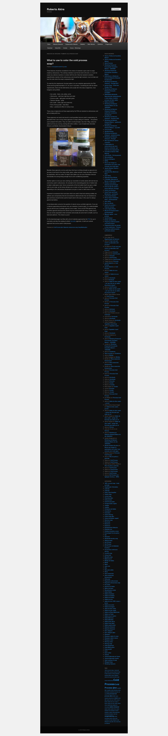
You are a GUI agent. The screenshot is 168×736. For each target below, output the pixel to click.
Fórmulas (115, 252)
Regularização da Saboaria (112, 239)
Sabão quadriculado (110, 625)
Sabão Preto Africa (110, 621)
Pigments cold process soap (71, 227)
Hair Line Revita (109, 203)
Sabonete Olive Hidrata (111, 177)
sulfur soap (112, 718)
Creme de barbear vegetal (111, 518)
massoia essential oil (109, 698)
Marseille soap (109, 557)
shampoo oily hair (113, 714)
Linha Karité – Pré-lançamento (113, 155)
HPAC (114, 696)
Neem (106, 564)
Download (49, 48)
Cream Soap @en (109, 516)
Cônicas (111, 427)
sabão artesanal (114, 707)
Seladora (82, 44)
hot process (110, 694)
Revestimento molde (110, 590)
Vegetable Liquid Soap (111, 324)
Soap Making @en (82, 227)
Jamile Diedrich (109, 263)
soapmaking (109, 716)
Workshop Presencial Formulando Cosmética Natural (111, 72)
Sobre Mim (58, 48)
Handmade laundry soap (111, 538)
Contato (65, 48)
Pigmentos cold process (111, 581)
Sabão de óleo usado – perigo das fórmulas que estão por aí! (113, 412)
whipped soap (116, 720)
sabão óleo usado (115, 709)
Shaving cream (109, 641)
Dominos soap (109, 520)
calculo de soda (108, 677)
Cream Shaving (109, 514)
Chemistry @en (109, 498)
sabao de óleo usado (110, 608)
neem (116, 698)
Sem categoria (108, 630)
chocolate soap (115, 677)
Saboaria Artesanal (58, 44)
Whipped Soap (109, 662)
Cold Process (116, 254)
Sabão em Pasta (109, 614)
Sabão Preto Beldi (109, 623)
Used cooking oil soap (111, 660)
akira (65, 66)
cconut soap (108, 496)
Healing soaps (108, 540)
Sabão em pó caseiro (110, 616)
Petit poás (107, 579)
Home (48, 44)
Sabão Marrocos (109, 618)
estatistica (112, 692)
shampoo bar (108, 710)
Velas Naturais (91, 44)
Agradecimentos (109, 131)
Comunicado (108, 129)
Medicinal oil (108, 559)
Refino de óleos (109, 588)
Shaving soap (108, 643)
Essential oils (108, 529)
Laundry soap (108, 553)
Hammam (107, 536)
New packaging (109, 157)
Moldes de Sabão (109, 560)
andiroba (107, 489)
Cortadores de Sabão (110, 509)
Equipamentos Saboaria (71, 44)
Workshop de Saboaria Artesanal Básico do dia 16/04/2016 (111, 105)
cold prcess (110, 680)
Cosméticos (108, 511)
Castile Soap (108, 494)
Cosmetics (107, 513)
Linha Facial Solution (110, 196)
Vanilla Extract (108, 218)
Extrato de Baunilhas (110, 220)
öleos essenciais (109, 573)
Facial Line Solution (110, 190)
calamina (116, 675)
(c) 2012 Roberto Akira (84, 730)
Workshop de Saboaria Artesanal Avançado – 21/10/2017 (111, 90)
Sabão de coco (109, 599)
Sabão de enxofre (109, 605)
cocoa (106, 680)
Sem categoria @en (110, 632)
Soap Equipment (109, 645)
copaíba (107, 507)
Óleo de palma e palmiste (111, 466)
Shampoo (107, 634)
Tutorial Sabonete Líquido (112, 658)
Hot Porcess (108, 542)
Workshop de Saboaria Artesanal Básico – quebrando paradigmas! (113, 122)
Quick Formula (109, 63)
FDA (89, 219)
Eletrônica (100, 44)
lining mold (108, 555)
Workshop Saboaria (110, 664)
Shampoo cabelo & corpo (111, 636)
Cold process (108, 500)
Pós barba (107, 584)
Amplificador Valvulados (111, 487)
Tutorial (107, 654)
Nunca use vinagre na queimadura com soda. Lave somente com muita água (112, 164)
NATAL (106, 161)
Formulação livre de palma (112, 533)
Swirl (106, 651)
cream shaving (114, 690)
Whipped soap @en (109, 721)
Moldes (111, 355)
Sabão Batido (108, 592)
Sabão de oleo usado (110, 610)
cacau (112, 675)
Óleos (106, 572)
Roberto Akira (55, 9)
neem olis (107, 566)
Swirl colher (108, 653)
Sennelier (73, 221)
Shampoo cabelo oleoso (111, 638)
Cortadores (112, 351)
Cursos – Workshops (75, 48)
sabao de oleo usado (113, 703)
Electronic (107, 524)
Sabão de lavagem (110, 607)
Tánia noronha (108, 353)
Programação (108, 44)
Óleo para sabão (109, 570)
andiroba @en (108, 675)
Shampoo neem (109, 640)
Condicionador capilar (111, 503)
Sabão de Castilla (109, 597)
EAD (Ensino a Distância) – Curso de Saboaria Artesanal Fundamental (112, 78)
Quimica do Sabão (110, 586)
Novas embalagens (110, 159)
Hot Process (108, 544)
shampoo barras (114, 710)
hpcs (117, 696)
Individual (112, 309)
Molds (106, 562)
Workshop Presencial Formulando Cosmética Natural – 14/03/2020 (111, 66)
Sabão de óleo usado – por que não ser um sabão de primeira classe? (113, 283)
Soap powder (108, 649)
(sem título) (108, 175)
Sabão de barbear (109, 102)
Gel (105, 535)
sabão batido (108, 709)
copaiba (107, 505)
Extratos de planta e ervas (112, 531)
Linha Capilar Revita (110, 209)
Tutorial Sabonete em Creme (112, 656)
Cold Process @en (58, 227)
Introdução (112, 278)
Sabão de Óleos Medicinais (112, 612)
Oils (106, 568)
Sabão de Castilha (109, 595)
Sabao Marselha (109, 619)
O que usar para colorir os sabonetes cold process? (111, 242)
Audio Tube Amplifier (110, 492)
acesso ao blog (111, 673)
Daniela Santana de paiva (111, 445)
